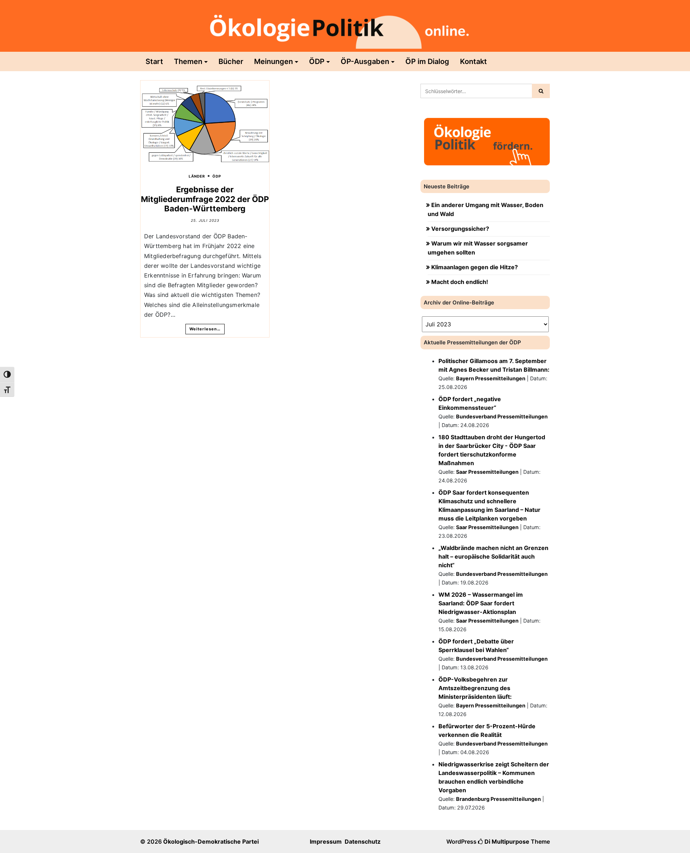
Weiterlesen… (205, 328)
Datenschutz (363, 841)
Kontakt (473, 61)
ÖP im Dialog (427, 61)
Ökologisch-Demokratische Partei (211, 841)
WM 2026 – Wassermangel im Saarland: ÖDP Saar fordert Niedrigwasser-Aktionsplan (480, 603)
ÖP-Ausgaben (365, 61)
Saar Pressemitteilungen (487, 472)
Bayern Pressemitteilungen (490, 378)
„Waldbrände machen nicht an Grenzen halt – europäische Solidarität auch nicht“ (493, 556)
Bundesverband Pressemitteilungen (502, 416)
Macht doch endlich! (459, 281)
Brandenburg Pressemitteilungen (498, 799)
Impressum (326, 841)
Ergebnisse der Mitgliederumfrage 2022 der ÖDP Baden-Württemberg (205, 199)
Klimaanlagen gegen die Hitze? (474, 267)
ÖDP (317, 61)
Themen (188, 61)
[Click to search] (541, 91)
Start (154, 61)
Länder (197, 176)
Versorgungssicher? (460, 228)
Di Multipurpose (506, 841)
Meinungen (273, 61)
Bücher (230, 61)
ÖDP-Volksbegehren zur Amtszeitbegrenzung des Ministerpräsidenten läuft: (475, 688)
